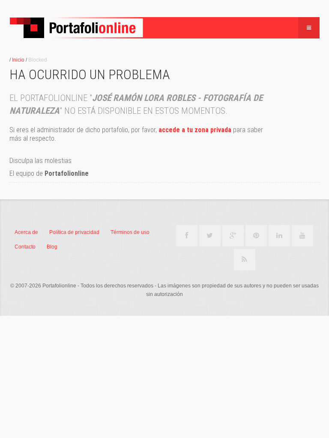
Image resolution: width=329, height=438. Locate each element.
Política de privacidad (74, 232)
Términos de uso (130, 232)
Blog (52, 247)
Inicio (18, 60)
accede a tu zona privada (195, 130)
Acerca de (26, 232)
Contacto (25, 247)
